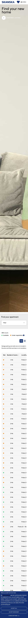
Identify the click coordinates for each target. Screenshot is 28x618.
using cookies (6, 595)
